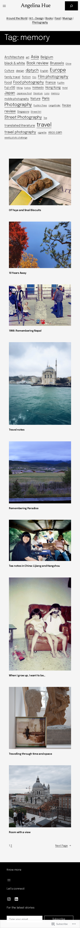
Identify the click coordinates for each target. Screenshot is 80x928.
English (44, 71)
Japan (9, 93)
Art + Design (36, 18)
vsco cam (55, 132)
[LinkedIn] (16, 899)
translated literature (19, 125)
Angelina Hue (35, 6)
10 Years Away (17, 273)
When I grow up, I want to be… (27, 675)
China (68, 64)
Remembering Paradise (23, 508)
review (10, 111)
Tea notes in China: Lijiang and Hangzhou (34, 566)
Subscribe (58, 919)
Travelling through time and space (30, 754)
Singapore (23, 112)
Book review (37, 63)
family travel (12, 77)
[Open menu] (4, 6)
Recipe (66, 105)
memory (55, 93)
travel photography (20, 132)
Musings (67, 18)
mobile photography (16, 99)
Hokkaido (38, 87)
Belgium (47, 57)
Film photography (53, 77)
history (27, 88)
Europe (58, 70)
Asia (35, 57)
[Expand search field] (71, 5)
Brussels (57, 63)
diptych (32, 70)
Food (58, 18)
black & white (14, 63)
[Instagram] (9, 899)
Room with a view (20, 832)
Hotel (65, 88)
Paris (45, 98)
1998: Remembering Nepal (25, 331)
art (27, 57)
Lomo (46, 94)
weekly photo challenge (15, 138)
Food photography (28, 82)
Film (34, 77)
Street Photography (23, 117)
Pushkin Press (40, 105)
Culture (9, 70)
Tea (45, 118)
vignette (42, 133)
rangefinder (54, 105)
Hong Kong (53, 87)
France (51, 82)
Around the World (16, 18)
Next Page (63, 845)
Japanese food (24, 93)
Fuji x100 (9, 87)
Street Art (36, 112)
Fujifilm (60, 83)
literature (38, 93)
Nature (35, 98)
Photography (40, 22)
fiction (26, 77)
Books (49, 18)
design (20, 70)
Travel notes (17, 430)
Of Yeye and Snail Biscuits (25, 210)
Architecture (14, 57)
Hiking (20, 88)
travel (44, 125)
